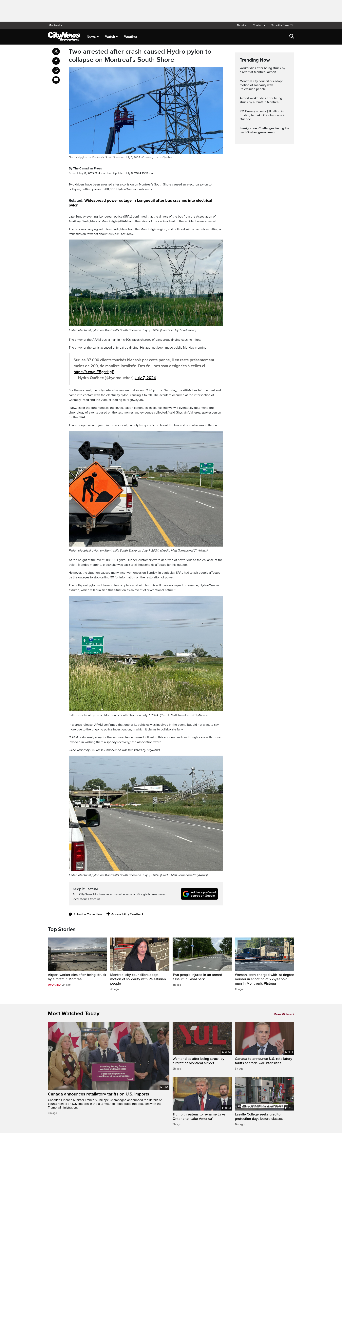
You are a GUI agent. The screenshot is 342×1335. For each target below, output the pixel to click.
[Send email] (56, 80)
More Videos (283, 1014)
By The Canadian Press (85, 168)
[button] (241, 25)
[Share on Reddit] (56, 70)
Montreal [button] (54, 25)
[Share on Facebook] (56, 61)
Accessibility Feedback (127, 914)
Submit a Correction (87, 914)
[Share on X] (56, 51)
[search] (291, 36)
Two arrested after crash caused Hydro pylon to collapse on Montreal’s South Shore (140, 56)
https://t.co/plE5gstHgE (94, 372)
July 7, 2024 (145, 378)
